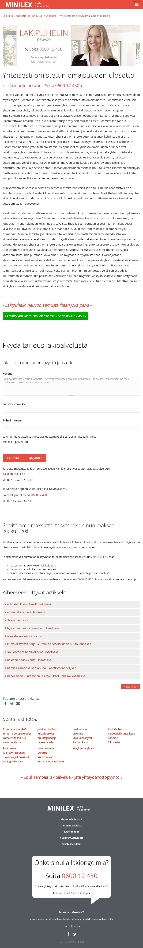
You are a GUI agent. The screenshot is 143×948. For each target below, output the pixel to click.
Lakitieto (8, 15)
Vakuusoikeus (46, 748)
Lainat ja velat (46, 742)
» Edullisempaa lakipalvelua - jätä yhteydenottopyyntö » (71, 777)
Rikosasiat (114, 742)
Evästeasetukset (71, 844)
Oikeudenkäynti (82, 738)
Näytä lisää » (130, 686)
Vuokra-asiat (45, 757)
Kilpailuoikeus (46, 733)
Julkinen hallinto (47, 729)
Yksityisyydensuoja (71, 838)
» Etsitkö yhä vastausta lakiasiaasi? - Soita (35, 316)
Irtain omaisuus (12, 742)
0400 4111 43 (99, 556)
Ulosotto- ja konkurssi (29, 15)
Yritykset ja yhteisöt (84, 748)
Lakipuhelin (80, 729)
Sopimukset (10, 748)
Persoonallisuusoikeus (121, 733)
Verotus (42, 752)
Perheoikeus (80, 742)
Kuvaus (7, 373)
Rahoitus (113, 738)
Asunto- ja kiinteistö (15, 729)
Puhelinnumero (13, 420)
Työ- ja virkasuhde (14, 752)
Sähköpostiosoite (14, 404)
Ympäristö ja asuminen (51, 761)
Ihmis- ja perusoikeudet (17, 733)
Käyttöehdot (71, 831)
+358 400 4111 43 (14, 474)
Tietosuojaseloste (71, 825)
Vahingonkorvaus (13, 761)
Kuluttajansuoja (47, 738)
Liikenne (78, 733)
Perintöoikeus (116, 729)
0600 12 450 (39, 495)
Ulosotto (51, 15)
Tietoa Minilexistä (71, 819)
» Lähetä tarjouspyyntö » (24, 458)
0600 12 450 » (76, 316)
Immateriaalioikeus (14, 738)
